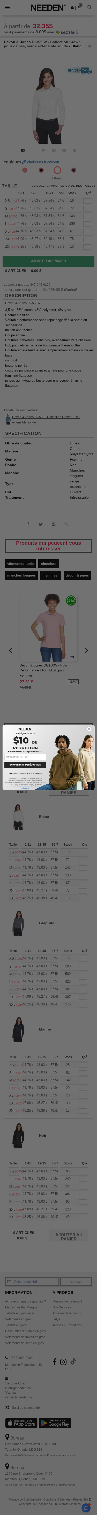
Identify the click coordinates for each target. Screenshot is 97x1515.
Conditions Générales (20, 786)
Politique (36, 786)
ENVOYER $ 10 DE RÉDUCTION (25, 764)
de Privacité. (25, 788)
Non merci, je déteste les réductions (25, 773)
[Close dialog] (89, 729)
